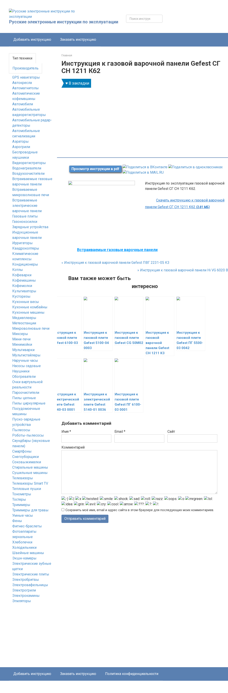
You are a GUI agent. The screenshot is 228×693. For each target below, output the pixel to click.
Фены (17, 521)
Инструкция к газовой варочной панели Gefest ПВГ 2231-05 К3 (115, 262)
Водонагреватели (26, 168)
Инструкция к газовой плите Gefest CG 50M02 (129, 338)
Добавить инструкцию (32, 39)
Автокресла (22, 83)
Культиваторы (24, 291)
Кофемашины (24, 280)
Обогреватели (24, 376)
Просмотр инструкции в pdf (95, 169)
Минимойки (22, 344)
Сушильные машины (30, 473)
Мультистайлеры (26, 355)
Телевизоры (22, 478)
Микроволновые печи (30, 328)
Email (119, 431)
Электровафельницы (30, 585)
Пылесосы (21, 430)
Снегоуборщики (25, 457)
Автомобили (22, 104)
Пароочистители (25, 392)
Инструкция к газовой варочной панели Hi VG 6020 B (182, 270)
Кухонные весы (25, 302)
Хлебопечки (22, 542)
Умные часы (22, 515)
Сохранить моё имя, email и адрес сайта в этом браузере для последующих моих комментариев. (139, 510)
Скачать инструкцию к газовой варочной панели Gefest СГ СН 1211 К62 (184, 203)
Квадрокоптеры (25, 248)
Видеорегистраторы (29, 163)
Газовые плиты (25, 216)
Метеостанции (24, 323)
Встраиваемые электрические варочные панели (27, 205)
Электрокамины (26, 595)
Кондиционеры (25, 264)
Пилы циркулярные (28, 403)
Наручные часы (25, 360)
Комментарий (73, 447)
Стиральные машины (30, 467)
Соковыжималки (26, 462)
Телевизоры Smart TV (30, 483)
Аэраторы (20, 141)
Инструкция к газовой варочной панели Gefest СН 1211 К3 (157, 343)
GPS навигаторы (26, 77)
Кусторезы (21, 296)
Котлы (17, 270)
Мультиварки (23, 350)
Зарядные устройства (30, 227)
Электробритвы (25, 579)
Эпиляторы (21, 601)
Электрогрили (24, 590)
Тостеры (19, 499)
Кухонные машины (28, 312)
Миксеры (20, 334)
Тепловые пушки (26, 489)
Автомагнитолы (25, 88)
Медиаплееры (24, 318)
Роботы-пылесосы (28, 435)
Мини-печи (21, 339)
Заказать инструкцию (78, 39)
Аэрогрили (21, 147)
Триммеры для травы (30, 510)
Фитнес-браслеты (27, 526)
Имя (66, 431)
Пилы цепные (24, 398)
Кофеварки (21, 275)
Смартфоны (22, 451)
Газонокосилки (24, 221)
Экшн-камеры (24, 558)
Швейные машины (28, 553)
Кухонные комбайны (29, 307)
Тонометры (21, 494)
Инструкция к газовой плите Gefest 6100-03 (65, 338)
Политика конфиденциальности (131, 674)
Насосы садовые (26, 366)
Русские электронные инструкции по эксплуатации (63, 21)
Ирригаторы (22, 243)
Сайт (171, 431)
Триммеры (21, 505)
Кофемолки (22, 286)
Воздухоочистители (28, 173)
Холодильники (24, 547)
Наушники (20, 371)
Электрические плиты (30, 574)
